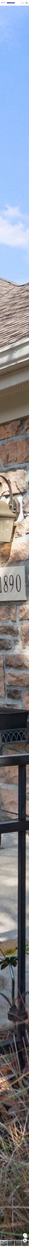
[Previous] (3, 620)
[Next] (25, 620)
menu (21, 6)
